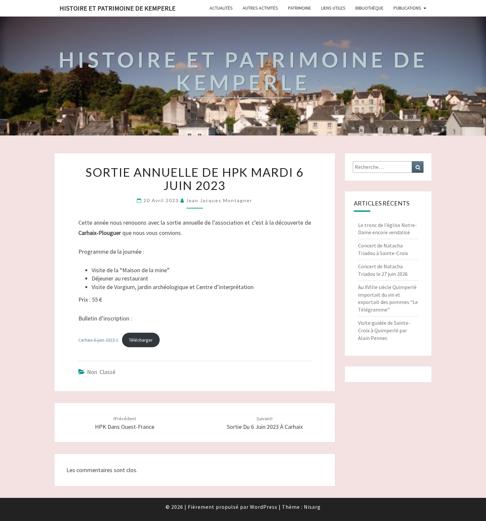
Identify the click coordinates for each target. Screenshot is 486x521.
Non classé (101, 372)
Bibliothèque (369, 8)
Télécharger (141, 340)
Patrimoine (299, 8)
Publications (407, 8)
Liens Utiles (333, 8)
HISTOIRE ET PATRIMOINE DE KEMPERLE (118, 8)
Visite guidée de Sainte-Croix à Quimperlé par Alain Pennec (384, 330)
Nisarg (312, 506)
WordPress (263, 506)
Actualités (221, 8)
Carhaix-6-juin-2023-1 (98, 340)
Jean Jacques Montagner (219, 200)
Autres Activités (260, 8)
